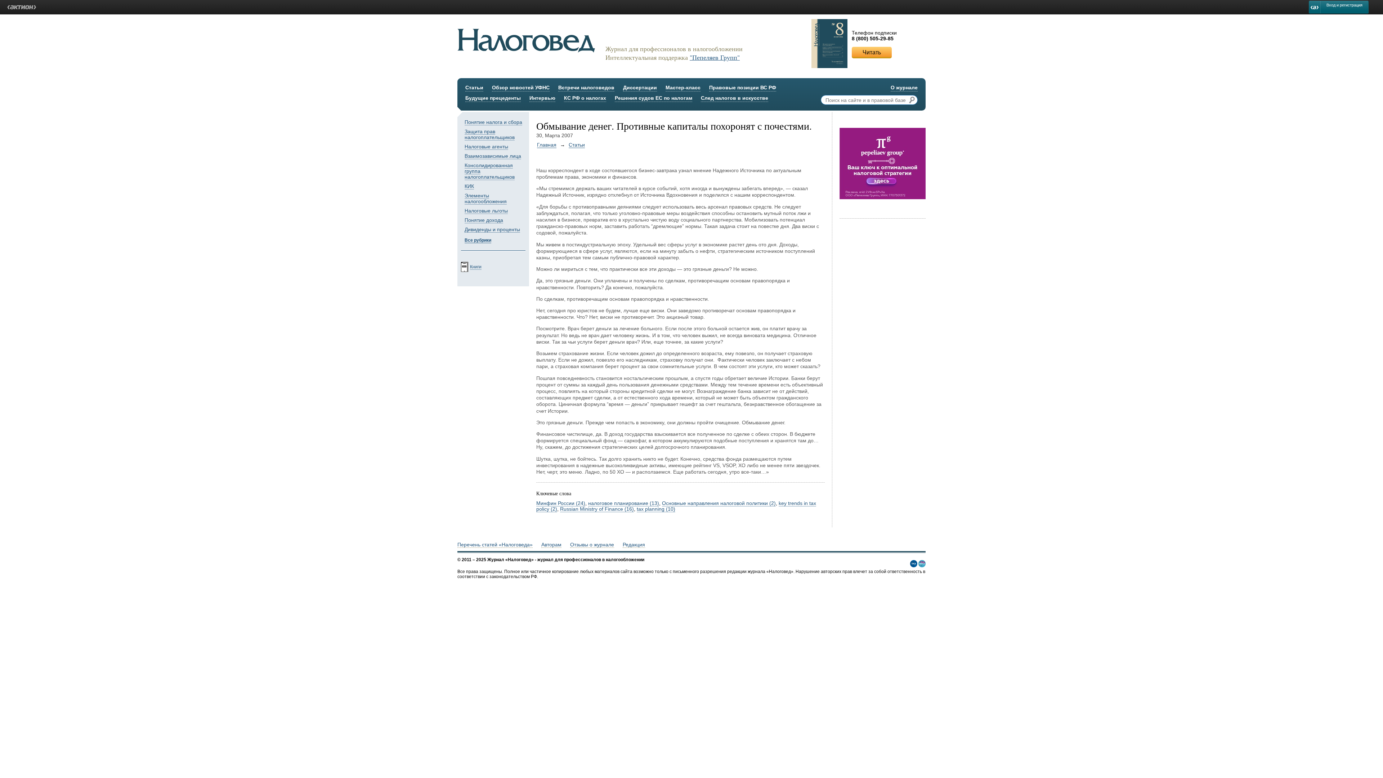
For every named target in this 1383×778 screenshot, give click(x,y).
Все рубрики (478, 240)
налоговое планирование (623, 503)
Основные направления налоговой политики (719, 503)
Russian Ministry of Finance (597, 509)
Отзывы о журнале (592, 544)
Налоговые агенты (486, 146)
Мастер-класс (683, 87)
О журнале (904, 87)
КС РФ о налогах (585, 98)
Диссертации (640, 87)
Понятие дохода (484, 220)
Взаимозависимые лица (493, 156)
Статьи (474, 87)
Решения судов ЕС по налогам (653, 98)
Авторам (551, 544)
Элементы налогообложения (486, 198)
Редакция (634, 544)
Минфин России (560, 503)
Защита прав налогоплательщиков (490, 134)
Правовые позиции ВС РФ (742, 87)
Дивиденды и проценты (492, 229)
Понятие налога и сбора (493, 122)
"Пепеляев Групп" (715, 57)
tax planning (656, 509)
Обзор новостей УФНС (521, 87)
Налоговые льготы (486, 211)
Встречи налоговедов (586, 87)
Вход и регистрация (1344, 5)
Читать (872, 52)
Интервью (542, 98)
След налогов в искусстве (734, 98)
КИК (469, 186)
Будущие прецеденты (493, 98)
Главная (546, 145)
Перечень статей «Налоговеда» (495, 544)
